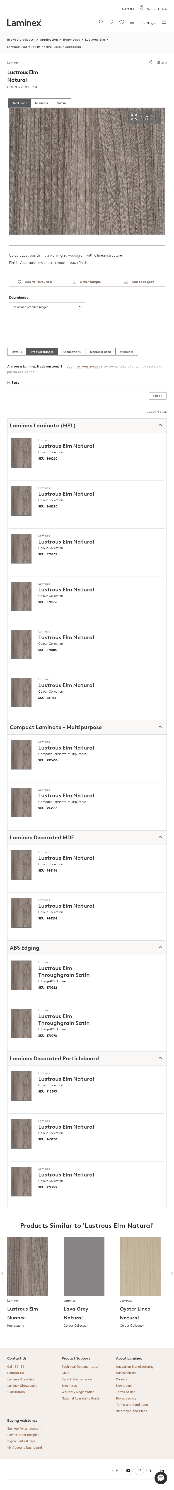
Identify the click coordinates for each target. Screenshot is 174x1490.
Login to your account (84, 366)
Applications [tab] (72, 351)
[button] (161, 1478)
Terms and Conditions (132, 1405)
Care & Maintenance (77, 1379)
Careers (127, 8)
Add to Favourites (36, 282)
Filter (157, 396)
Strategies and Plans (131, 1411)
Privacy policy (126, 1398)
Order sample (88, 282)
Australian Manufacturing (135, 1366)
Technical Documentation (80, 1366)
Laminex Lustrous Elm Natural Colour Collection (44, 47)
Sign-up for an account (24, 1428)
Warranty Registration (78, 1392)
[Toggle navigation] (164, 23)
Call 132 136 (15, 1366)
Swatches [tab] (126, 351)
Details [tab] (17, 351)
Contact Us (15, 1373)
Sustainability (126, 1373)
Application (49, 39)
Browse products (20, 39)
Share (161, 62)
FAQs (65, 1373)
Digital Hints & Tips (21, 1441)
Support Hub (156, 9)
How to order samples (23, 1435)
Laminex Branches (20, 1379)
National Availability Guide (80, 1398)
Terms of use (125, 1392)
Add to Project (141, 282)
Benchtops (71, 39)
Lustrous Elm (95, 39)
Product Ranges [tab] (42, 351)
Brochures (69, 1385)
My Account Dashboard (24, 1447)
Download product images (30, 307)
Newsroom (124, 1385)
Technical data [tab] (100, 351)
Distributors (16, 1392)
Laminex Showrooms (22, 1385)
